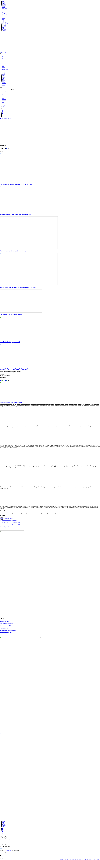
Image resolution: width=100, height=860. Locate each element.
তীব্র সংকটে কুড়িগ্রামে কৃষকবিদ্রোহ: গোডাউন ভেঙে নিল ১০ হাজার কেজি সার (11, 526)
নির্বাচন (3, 28)
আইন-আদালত (4, 22)
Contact (3, 826)
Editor (3, 822)
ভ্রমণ (3, 27)
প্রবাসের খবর (4, 5)
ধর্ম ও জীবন (4, 13)
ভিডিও (3, 102)
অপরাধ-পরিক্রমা (4, 8)
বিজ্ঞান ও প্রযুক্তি (4, 14)
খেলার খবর (3, 9)
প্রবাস (3, 81)
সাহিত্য (3, 20)
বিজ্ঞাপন (3, 105)
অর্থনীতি (3, 6)
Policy (3, 824)
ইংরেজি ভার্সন (4, 21)
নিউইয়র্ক (3, 2)
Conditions (4, 825)
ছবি (2, 103)
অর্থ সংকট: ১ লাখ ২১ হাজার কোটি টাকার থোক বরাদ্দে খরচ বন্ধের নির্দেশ (10, 529)
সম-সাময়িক (4, 29)
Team (3, 106)
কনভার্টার (3, 67)
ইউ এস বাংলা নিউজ (8, 850)
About (3, 821)
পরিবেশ (3, 19)
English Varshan (5, 69)
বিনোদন (3, 77)
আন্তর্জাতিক (4, 4)
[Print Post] (0, 148)
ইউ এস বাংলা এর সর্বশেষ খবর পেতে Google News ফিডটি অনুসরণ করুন (11, 402)
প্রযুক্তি (3, 82)
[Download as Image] (2, 148)
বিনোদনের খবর (4, 10)
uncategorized (4, 118)
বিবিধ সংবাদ (4, 30)
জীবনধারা (3, 17)
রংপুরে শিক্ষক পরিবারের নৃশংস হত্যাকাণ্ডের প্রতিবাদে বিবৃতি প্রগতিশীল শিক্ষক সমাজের (12, 522)
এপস (3, 66)
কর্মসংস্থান (3, 24)
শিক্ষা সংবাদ (4, 12)
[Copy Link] (8, 148)
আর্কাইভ (3, 68)
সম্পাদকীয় (3, 18)
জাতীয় (3, 1)
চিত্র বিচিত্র (4, 25)
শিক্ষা (3, 78)
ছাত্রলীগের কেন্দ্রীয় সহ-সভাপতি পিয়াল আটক (6, 518)
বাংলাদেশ (3, 3)
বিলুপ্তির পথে (4, 26)
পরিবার (3, 65)
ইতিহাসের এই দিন (5, 23)
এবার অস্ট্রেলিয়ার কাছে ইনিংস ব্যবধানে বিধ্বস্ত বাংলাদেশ (8, 520)
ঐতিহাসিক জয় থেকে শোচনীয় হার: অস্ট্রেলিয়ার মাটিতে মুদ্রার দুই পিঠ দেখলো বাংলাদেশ (12, 524)
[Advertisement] (34, 42)
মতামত (3, 11)
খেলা (3, 76)
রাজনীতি (3, 7)
